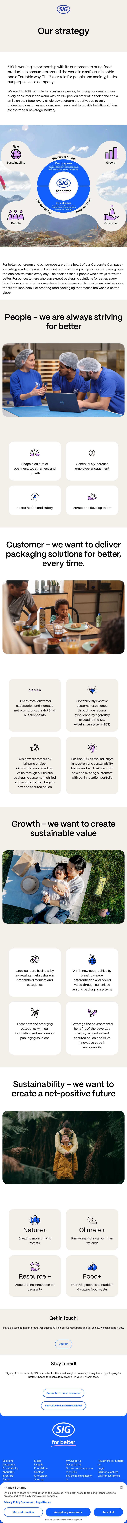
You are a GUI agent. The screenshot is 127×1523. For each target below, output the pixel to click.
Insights (38, 1464)
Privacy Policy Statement (111, 1462)
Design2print (73, 1464)
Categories (8, 1464)
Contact (63, 1344)
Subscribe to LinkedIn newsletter (63, 1405)
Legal (101, 1468)
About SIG (8, 1472)
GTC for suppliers (108, 1472)
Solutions (7, 1460)
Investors (7, 1475)
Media (37, 1460)
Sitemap (39, 1479)
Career (6, 1479)
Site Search (40, 1475)
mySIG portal (73, 1460)
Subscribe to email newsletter (63, 1393)
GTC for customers (109, 1475)
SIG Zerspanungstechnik (79, 1477)
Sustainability (10, 1468)
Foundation (41, 1468)
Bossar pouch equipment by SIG (79, 1470)
